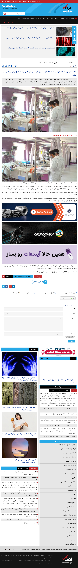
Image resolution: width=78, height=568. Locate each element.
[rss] (12, 22)
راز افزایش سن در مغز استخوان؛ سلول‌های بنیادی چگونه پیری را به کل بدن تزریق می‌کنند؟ (19, 379)
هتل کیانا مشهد (71, 469)
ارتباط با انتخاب (36, 1)
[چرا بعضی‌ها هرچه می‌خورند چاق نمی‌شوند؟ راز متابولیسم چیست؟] (19, 422)
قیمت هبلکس (71, 507)
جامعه (69, 66)
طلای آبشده (72, 540)
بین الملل (59, 549)
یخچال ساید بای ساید (69, 457)
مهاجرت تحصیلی (71, 502)
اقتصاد (48, 549)
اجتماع (75, 66)
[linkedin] (13, 286)
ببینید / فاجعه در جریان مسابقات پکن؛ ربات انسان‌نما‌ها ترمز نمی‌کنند (57, 410)
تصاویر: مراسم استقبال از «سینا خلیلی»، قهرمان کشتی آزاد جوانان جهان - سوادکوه (57, 421)
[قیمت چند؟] (74, 32)
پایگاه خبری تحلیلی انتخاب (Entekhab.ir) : (64, 136)
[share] (4, 22)
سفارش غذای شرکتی (69, 515)
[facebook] (6, 286)
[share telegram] (8, 22)
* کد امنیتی (72, 333)
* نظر (73, 318)
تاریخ (53, 549)
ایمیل (73, 313)
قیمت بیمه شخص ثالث (68, 511)
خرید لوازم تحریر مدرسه (68, 453)
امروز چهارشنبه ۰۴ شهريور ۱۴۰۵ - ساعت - (62, 18)
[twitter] (3, 286)
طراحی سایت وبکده (70, 519)
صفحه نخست (72, 549)
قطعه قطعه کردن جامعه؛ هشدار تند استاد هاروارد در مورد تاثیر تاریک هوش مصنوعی (30, 38)
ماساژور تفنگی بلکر (70, 473)
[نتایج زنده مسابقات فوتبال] (74, 42)
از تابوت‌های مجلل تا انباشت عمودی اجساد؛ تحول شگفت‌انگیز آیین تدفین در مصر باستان (19, 408)
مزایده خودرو (72, 523)
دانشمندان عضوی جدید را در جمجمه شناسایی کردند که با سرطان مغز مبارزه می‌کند (31, 48)
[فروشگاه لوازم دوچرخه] (39, 233)
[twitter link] (5, 549)
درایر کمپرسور (72, 490)
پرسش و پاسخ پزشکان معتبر (67, 444)
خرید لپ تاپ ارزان (70, 465)
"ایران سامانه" (42, 564)
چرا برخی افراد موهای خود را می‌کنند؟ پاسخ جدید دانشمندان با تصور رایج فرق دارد (31, 28)
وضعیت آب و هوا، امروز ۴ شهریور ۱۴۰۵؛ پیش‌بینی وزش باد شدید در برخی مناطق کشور (19, 515)
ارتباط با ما (42, 555)
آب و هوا (24, 1)
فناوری (38, 549)
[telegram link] (9, 549)
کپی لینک (37, 277)
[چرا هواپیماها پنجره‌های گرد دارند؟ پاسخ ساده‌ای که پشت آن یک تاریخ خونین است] (19, 448)
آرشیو (45, 558)
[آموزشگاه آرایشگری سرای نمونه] (39, 254)
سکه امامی (72, 531)
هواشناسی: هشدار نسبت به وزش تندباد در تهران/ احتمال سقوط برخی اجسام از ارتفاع (19, 494)
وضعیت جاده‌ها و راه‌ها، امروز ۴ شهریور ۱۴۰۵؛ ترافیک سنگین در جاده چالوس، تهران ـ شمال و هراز (19, 510)
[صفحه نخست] (74, 28)
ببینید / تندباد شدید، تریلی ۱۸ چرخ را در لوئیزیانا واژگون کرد (59, 426)
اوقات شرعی (18, 1)
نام (74, 308)
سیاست (65, 549)
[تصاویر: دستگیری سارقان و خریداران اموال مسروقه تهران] (58, 370)
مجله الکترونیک (10, 1)
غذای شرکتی (72, 486)
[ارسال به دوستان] (6, 65)
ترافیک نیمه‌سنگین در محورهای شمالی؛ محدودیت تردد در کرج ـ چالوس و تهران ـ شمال (19, 473)
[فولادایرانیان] (39, 212)
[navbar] (76, 18)
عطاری (74, 478)
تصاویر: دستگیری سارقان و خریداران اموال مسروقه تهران (59, 380)
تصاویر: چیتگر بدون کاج (68, 417)
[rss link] (13, 549)
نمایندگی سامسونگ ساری (68, 482)
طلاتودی (73, 498)
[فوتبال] (74, 35)
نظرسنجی (3, 1)
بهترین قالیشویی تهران (69, 527)
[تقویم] (74, 38)
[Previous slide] (47, 358)
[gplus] (10, 286)
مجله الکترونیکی (13, 555)
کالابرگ (74, 494)
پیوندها (29, 1)
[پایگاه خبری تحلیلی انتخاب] (68, 9)
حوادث (24, 549)
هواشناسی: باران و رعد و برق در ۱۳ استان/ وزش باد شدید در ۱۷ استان (19, 478)
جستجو (51, 558)
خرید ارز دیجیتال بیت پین (67, 448)
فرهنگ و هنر (31, 549)
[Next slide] (42, 358)
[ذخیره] (9, 65)
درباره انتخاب (50, 555)
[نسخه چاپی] (3, 65)
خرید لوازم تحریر (71, 461)
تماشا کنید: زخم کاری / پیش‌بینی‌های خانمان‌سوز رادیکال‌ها (59, 436)
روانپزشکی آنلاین (71, 544)
